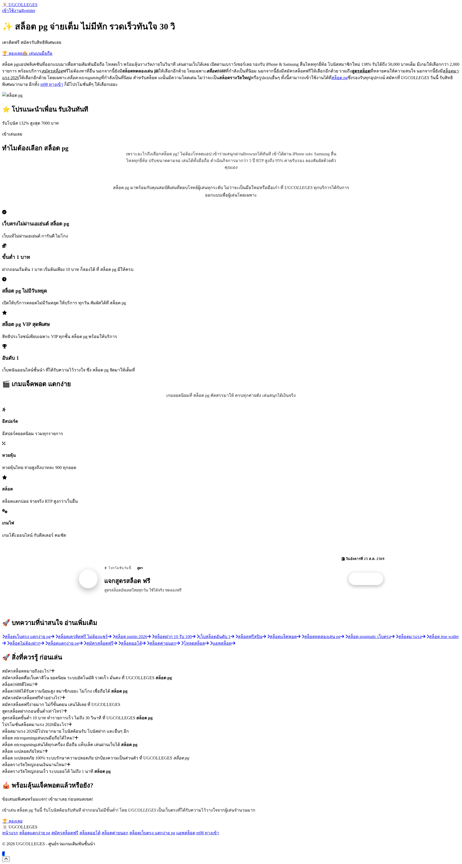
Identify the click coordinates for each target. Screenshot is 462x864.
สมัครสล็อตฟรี (64, 833)
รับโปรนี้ (369, 579)
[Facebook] (3, 853)
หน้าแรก (10, 833)
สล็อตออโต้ (90, 833)
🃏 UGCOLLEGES (19, 4)
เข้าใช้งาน (11, 10)
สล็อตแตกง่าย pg (34, 833)
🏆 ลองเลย (12, 53)
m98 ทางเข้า (51, 84)
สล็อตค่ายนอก (115, 833)
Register (28, 10)
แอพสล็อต (185, 833)
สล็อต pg (340, 77)
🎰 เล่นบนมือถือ (37, 53)
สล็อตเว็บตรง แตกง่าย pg (152, 833)
